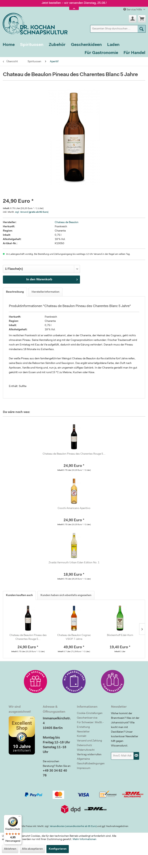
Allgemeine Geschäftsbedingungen (91, 761)
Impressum (83, 768)
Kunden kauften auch (19, 595)
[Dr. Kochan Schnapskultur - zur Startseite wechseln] (33, 23)
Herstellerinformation (45, 292)
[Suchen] (142, 29)
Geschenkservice (87, 718)
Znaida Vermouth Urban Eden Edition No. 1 (74, 562)
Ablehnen (10, 849)
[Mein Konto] (132, 19)
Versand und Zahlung (89, 741)
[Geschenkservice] (35, 681)
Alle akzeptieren (32, 849)
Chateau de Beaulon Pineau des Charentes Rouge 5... (74, 454)
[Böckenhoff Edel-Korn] (120, 618)
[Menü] (19, 817)
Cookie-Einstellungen (90, 713)
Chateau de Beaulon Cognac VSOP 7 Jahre (74, 637)
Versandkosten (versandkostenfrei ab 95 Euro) (73, 826)
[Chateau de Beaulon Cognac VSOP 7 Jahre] (74, 618)
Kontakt (81, 736)
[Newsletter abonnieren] (136, 756)
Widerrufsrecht (86, 750)
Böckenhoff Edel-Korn (120, 635)
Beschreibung (15, 292)
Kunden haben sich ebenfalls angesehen (65, 595)
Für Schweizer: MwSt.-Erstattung (90, 725)
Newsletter (83, 731)
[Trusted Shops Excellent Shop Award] (23, 735)
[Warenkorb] (142, 19)
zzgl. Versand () (31, 212)
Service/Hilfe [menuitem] (134, 9)
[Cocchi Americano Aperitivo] (74, 491)
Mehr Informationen (84, 839)
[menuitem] (118, 29)
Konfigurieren (57, 849)
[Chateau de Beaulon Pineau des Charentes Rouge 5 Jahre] (74, 436)
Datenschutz (84, 745)
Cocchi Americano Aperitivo (74, 508)
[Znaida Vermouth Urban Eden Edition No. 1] (74, 545)
